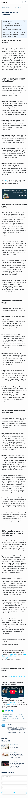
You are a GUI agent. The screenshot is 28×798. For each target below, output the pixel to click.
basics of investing (7, 715)
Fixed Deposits (12, 656)
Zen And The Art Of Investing (16, 676)
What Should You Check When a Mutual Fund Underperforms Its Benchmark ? (17, 766)
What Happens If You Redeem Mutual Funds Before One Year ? (16, 756)
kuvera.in (12, 702)
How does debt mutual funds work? (12, 29)
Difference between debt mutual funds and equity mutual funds (13, 35)
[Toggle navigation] (25, 2)
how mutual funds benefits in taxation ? (18, 746)
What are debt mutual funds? (11, 24)
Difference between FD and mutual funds (14, 33)
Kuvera (13, 16)
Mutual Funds (16, 7)
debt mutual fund (12, 718)
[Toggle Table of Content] (23, 21)
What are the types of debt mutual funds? (12, 26)
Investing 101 (5, 7)
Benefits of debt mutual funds (11, 31)
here (5, 180)
